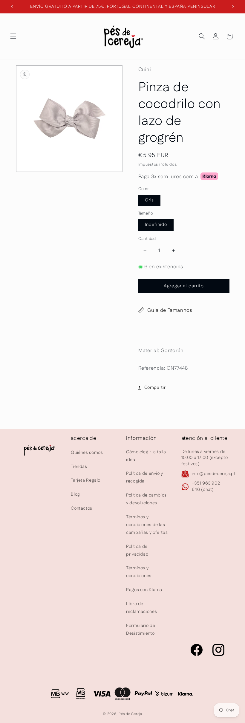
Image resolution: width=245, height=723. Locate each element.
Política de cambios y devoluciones (146, 499)
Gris (149, 200)
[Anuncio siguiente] (233, 6)
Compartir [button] (155, 387)
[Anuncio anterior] (12, 6)
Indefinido (156, 224)
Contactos (81, 508)
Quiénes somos (87, 452)
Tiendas (79, 466)
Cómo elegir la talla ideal (146, 456)
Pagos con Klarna (144, 590)
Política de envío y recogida (144, 477)
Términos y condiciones (138, 572)
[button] (13, 36)
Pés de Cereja (130, 713)
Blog (75, 494)
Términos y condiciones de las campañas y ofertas (147, 525)
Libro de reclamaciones (141, 608)
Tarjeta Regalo (85, 480)
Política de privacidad (137, 550)
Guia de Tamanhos (169, 310)
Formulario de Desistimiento (140, 629)
